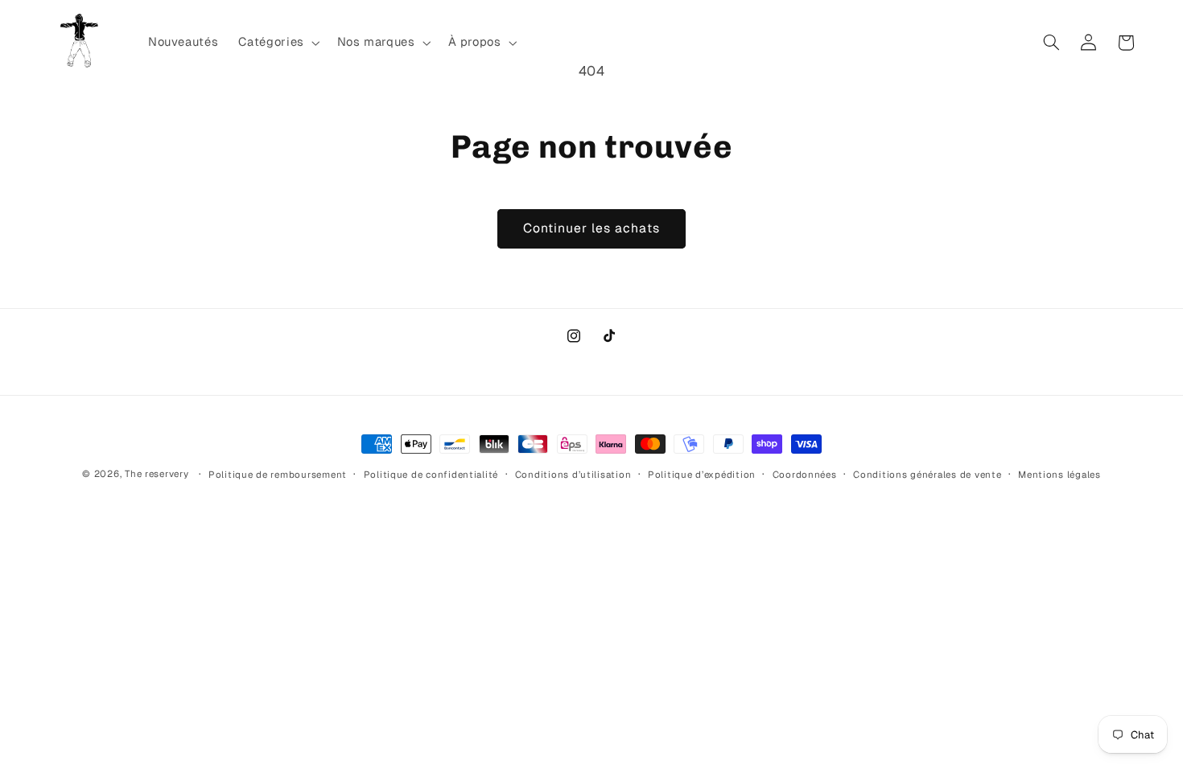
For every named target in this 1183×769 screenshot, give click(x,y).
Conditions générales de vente (927, 474)
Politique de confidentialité (431, 474)
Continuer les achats (592, 228)
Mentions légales (1059, 474)
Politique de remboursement (277, 474)
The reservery (157, 473)
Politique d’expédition (702, 474)
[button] (278, 42)
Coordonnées (805, 474)
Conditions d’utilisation (573, 474)
